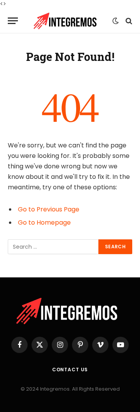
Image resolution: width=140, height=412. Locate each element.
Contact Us (70, 369)
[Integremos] (67, 20)
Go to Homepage (44, 222)
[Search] (128, 20)
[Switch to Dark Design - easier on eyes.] (115, 20)
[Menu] (13, 20)
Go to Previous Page (48, 209)
